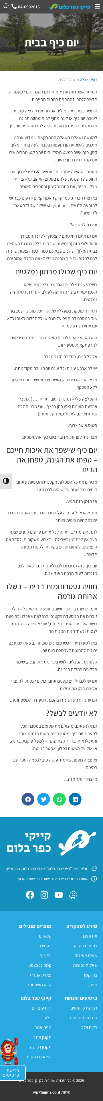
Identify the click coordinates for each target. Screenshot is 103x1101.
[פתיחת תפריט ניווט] (97, 6)
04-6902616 (29, 6)
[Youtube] (58, 895)
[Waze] (73, 895)
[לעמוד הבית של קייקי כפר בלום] (70, 7)
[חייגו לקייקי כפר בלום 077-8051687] (14, 6)
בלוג (83, 79)
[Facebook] (30, 895)
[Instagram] (44, 895)
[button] (75, 799)
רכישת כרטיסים (11, 1072)
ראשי (93, 79)
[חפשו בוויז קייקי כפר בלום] (6, 6)
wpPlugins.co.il (46, 1092)
